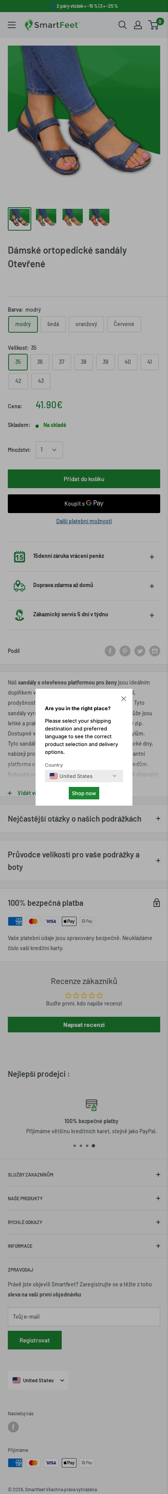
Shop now (84, 793)
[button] (124, 700)
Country (54, 765)
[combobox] (71, 776)
